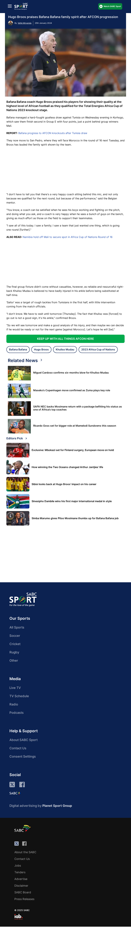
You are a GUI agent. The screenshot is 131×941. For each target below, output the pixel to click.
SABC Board (22, 892)
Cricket (14, 644)
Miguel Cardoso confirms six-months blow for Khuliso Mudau (71, 372)
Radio (13, 704)
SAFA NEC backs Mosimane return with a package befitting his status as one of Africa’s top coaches (77, 408)
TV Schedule (19, 696)
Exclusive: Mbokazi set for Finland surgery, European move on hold (73, 450)
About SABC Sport (23, 740)
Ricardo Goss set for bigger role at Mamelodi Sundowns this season (74, 425)
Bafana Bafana (18, 349)
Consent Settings (22, 756)
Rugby (14, 652)
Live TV (15, 688)
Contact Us (17, 748)
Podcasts (16, 713)
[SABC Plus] (15, 793)
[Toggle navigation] (10, 6)
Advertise (20, 879)
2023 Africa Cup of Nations (98, 349)
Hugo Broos (41, 349)
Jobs (17, 865)
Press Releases (24, 899)
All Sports (16, 627)
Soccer (14, 636)
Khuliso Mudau (65, 349)
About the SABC (25, 852)
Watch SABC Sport (112, 6)
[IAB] (18, 917)
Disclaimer (21, 885)
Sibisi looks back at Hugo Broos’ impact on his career (64, 484)
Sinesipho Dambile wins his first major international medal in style (72, 501)
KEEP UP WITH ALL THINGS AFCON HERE (65, 338)
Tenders (19, 872)
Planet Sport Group (57, 806)
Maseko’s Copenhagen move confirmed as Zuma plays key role (71, 390)
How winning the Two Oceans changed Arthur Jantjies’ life (67, 467)
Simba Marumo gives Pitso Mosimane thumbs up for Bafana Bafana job (75, 518)
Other (13, 660)
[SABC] (23, 828)
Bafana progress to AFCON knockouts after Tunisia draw (52, 133)
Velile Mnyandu (24, 23)
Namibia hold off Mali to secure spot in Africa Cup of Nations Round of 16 (67, 237)
